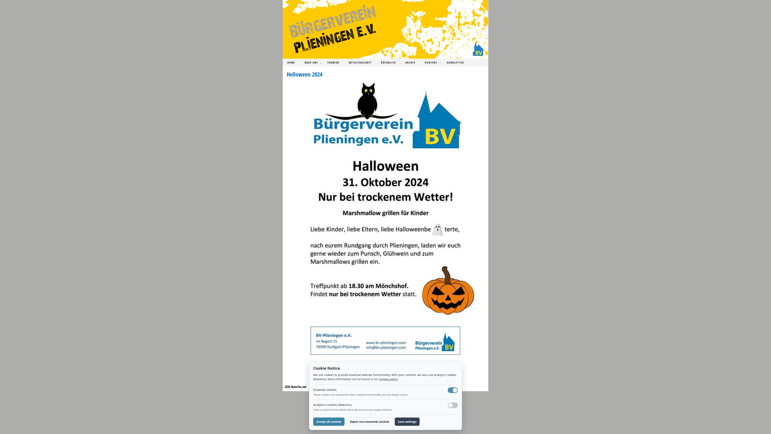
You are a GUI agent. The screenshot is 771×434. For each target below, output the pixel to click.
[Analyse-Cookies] (453, 405)
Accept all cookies (328, 422)
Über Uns (311, 62)
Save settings (407, 422)
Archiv (410, 62)
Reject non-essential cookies (369, 422)
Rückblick (388, 62)
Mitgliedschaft (360, 62)
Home (291, 62)
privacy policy (388, 379)
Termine (333, 62)
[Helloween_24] (388, 220)
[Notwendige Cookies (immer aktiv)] (453, 390)
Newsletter (455, 62)
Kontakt (431, 62)
